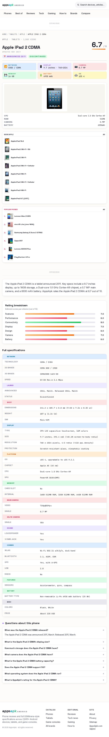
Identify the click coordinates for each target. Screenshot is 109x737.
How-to (71, 726)
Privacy (92, 718)
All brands (50, 726)
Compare (85, 13)
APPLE (22, 34)
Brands (73, 13)
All (104, 134)
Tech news (73, 718)
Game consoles (53, 722)
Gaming (51, 13)
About (92, 714)
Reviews (31, 13)
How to (62, 13)
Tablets (13, 34)
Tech (41, 13)
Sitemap (93, 722)
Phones (7, 13)
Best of (19, 13)
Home (4, 34)
